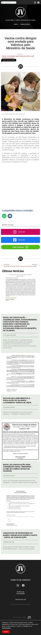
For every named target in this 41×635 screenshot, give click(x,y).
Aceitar (6, 632)
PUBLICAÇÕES (25, 24)
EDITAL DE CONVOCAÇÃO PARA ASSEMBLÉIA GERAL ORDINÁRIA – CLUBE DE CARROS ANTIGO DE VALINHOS (17, 468)
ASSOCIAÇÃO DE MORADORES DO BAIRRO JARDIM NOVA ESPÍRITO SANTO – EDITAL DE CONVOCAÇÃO (20, 535)
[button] (4, 216)
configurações (6, 628)
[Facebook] (38, 2)
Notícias (19, 54)
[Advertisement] (20, 186)
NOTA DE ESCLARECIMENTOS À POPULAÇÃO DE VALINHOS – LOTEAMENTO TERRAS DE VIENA (17, 400)
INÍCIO (16, 24)
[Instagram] (35, 2)
